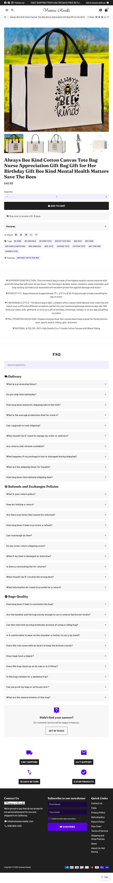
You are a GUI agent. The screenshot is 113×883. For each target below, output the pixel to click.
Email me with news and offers (64, 819)
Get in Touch (56, 730)
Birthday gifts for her (28, 258)
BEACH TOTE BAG (62, 241)
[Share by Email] (108, 17)
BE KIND (17, 241)
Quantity (8, 191)
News (94, 843)
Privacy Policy (98, 812)
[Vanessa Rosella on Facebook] (5, 2)
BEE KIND (89, 241)
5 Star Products (84, 781)
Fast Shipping (29, 762)
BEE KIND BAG (35, 246)
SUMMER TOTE (11, 251)
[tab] (56, 226)
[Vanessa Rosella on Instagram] (12, 2)
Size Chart (96, 826)
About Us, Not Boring (98, 850)
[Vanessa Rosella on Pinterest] (9, 2)
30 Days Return (29, 781)
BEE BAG (78, 241)
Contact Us (96, 803)
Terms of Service (99, 830)
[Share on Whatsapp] (105, 17)
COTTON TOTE (79, 246)
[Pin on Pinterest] (102, 17)
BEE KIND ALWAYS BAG (15, 246)
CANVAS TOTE (63, 246)
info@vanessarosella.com (18, 821)
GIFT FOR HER (95, 246)
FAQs (93, 808)
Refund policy (98, 817)
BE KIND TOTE (45, 241)
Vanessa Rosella (24, 867)
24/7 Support (84, 762)
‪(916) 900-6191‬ (13, 825)
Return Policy (97, 821)
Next (105, 79)
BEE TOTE (49, 246)
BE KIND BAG (30, 241)
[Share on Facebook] (96, 17)
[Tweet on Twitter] (99, 17)
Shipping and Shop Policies (98, 837)
